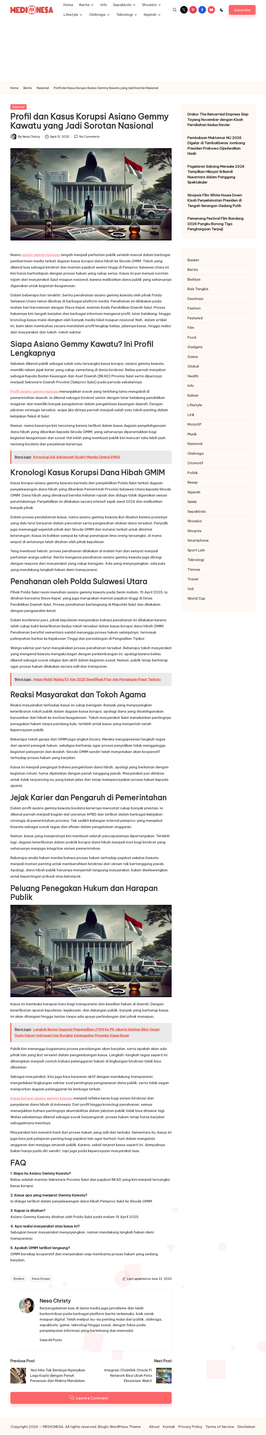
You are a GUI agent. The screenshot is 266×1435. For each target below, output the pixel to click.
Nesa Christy (55, 1301)
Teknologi (195, 559)
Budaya (193, 279)
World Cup (196, 598)
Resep (192, 482)
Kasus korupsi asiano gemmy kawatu (41, 1098)
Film (190, 327)
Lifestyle (194, 405)
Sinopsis (194, 531)
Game (192, 356)
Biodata (19, 1278)
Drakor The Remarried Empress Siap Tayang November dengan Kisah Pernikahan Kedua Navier (218, 119)
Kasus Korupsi (41, 1278)
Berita (192, 269)
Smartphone (198, 540)
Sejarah (193, 492)
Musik (192, 434)
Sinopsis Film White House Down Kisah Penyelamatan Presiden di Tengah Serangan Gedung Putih (214, 200)
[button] (242, 10)
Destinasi (195, 298)
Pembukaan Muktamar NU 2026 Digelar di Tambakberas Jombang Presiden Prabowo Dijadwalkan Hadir (216, 145)
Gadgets (195, 347)
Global (193, 366)
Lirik (191, 414)
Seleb (192, 501)
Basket (193, 260)
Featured (195, 318)
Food (191, 337)
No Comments (89, 137)
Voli (190, 589)
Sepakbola (196, 511)
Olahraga (195, 453)
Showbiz (194, 521)
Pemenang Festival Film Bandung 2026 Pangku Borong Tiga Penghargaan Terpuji (215, 223)
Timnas (193, 569)
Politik (192, 472)
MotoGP (194, 424)
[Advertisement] (133, 51)
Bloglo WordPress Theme (119, 1426)
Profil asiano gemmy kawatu (34, 391)
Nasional (18, 107)
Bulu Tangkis (197, 289)
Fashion (194, 308)
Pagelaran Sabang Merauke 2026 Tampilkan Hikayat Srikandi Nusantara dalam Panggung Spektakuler (215, 174)
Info (190, 385)
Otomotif (195, 463)
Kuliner (193, 395)
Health (192, 376)
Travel (192, 579)
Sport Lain (196, 550)
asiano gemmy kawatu (40, 255)
